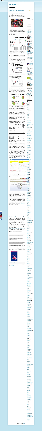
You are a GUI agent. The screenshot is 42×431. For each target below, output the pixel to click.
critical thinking (28, 184)
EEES (27, 207)
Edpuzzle (28, 203)
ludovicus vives (28, 302)
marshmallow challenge (29, 306)
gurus (27, 261)
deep (27, 190)
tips (27, 394)
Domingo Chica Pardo (16, 248)
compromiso (28, 174)
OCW (27, 331)
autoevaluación (28, 145)
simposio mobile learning (29, 365)
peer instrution (28, 337)
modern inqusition (28, 324)
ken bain (28, 288)
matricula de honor (28, 309)
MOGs (27, 326)
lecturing (28, 297)
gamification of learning (29, 253)
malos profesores (28, 304)
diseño (27, 198)
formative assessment (29, 247)
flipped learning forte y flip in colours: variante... (30, 110)
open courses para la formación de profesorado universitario (30, 413)
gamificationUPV (28, 254)
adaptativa (28, 130)
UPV (27, 401)
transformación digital (29, 395)
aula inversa (28, 142)
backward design (28, 147)
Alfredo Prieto (28, 133)
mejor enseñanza (28, 314)
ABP (27, 125)
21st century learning (29, 122)
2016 (27, 115)
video (27, 404)
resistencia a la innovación (29, 357)
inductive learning (28, 270)
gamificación (28, 251)
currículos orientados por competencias (29, 187)
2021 (27, 104)
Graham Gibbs (28, 259)
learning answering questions (29, 293)
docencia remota (28, 200)
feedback (28, 228)
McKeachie (28, 312)
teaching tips (28, 387)
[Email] (1, 218)
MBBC (27, 310)
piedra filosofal (28, 340)
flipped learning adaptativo (29, 238)
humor (27, 266)
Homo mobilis (28, 265)
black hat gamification (29, 154)
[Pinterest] (1, 216)
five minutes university (29, 232)
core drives (28, 179)
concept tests (28, 176)
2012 (27, 118)
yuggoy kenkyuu (28, 407)
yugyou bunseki (28, 408)
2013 (27, 117)
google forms (28, 258)
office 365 (28, 332)
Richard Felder (28, 361)
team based (28, 389)
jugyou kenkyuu (28, 285)
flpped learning (28, 243)
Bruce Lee (28, 157)
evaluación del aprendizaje (29, 222)
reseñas (28, 356)
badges (28, 148)
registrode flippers (28, 355)
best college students (29, 150)
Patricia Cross (28, 335)
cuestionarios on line (29, 186)
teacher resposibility (29, 379)
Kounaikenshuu (28, 290)
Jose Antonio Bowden (29, 283)
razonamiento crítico (29, 352)
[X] (1, 215)
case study (28, 167)
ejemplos (28, 208)
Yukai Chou (28, 409)
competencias (28, 172)
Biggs (27, 152)
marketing (28, 305)
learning (28, 292)
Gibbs (27, 256)
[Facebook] (1, 213)
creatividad (28, 182)
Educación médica (28, 205)
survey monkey (28, 374)
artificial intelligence (29, 140)
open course (28, 333)
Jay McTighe (28, 280)
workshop (28, 406)
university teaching (28, 400)
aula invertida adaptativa (29, 143)
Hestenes (28, 263)
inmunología (28, 271)
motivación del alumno (29, 328)
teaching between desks (29, 380)
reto (27, 359)
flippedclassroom (28, 240)
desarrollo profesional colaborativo (29, 193)
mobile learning (28, 323)
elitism (27, 209)
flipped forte (28, 237)
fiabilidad (28, 230)
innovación (28, 272)
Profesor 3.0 (14, 4)
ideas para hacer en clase (29, 268)
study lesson (28, 372)
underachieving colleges (29, 397)
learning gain (28, 295)
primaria (28, 347)
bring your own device (29, 156)
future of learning (28, 249)
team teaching (28, 390)
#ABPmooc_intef (28, 120)
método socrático (28, 320)
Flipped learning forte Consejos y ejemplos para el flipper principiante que (16, 216)
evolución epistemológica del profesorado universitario (29, 224)
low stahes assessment (29, 300)
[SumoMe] (1, 219)
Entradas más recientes (11, 264)
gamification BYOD (28, 252)
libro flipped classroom (29, 299)
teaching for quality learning (29, 382)
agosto (28, 109)
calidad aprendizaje (29, 159)
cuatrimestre (28, 185)
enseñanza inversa (29, 212)
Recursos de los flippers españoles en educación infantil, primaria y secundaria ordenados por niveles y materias (30, 58)
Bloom (27, 155)
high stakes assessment (29, 264)
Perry (27, 338)
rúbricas (28, 362)
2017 (27, 107)
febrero (28, 114)
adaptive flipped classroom (29, 131)
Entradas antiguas (23, 264)
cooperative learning (29, 178)
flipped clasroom (28, 235)
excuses (28, 225)
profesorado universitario (29, 349)
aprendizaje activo (28, 137)
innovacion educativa (29, 273)
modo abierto (28, 325)
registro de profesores (29, 354)
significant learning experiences (30, 364)
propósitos (28, 350)
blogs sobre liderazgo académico (30, 416)
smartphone (28, 367)
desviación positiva (29, 195)
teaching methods (28, 385)
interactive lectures (28, 278)
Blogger (24, 423)
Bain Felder (28, 149)
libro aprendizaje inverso (29, 298)
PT (27, 351)
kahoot (27, 287)
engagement (28, 210)
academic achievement (29, 127)
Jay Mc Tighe (28, 279)
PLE (27, 343)
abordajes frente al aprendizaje (30, 124)
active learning (28, 128)
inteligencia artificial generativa (29, 277)
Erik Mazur (28, 215)
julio (28, 111)
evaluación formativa (29, 223)
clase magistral (28, 171)
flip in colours (28, 233)
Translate (31, 10)
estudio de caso (28, 218)
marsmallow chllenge (29, 307)
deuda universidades (29, 196)
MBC (27, 311)
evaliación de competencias (29, 220)
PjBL (27, 342)
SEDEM (28, 363)
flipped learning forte (29, 239)
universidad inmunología (29, 399)
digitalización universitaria (29, 197)
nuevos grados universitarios (29, 330)
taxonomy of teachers (29, 376)
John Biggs (28, 281)
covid (27, 180)
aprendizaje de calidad (29, 138)
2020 (27, 105)
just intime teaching (29, 286)
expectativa (28, 226)
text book (28, 392)
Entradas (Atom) (12, 265)
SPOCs (28, 369)
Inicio (17, 264)
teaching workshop (28, 388)
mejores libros (28, 316)
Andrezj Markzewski (29, 135)
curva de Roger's (28, 188)
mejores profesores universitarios (30, 319)
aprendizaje (28, 136)
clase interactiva (28, 169)
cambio (28, 161)
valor (27, 402)
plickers (28, 344)
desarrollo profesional (29, 192)
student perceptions (29, 371)
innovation (28, 275)
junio (28, 112)
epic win (28, 214)
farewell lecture (28, 227)
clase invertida (28, 170)
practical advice (28, 345)
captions (28, 164)
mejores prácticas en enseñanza (30, 317)
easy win (28, 202)
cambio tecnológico (29, 162)
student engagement (29, 370)
